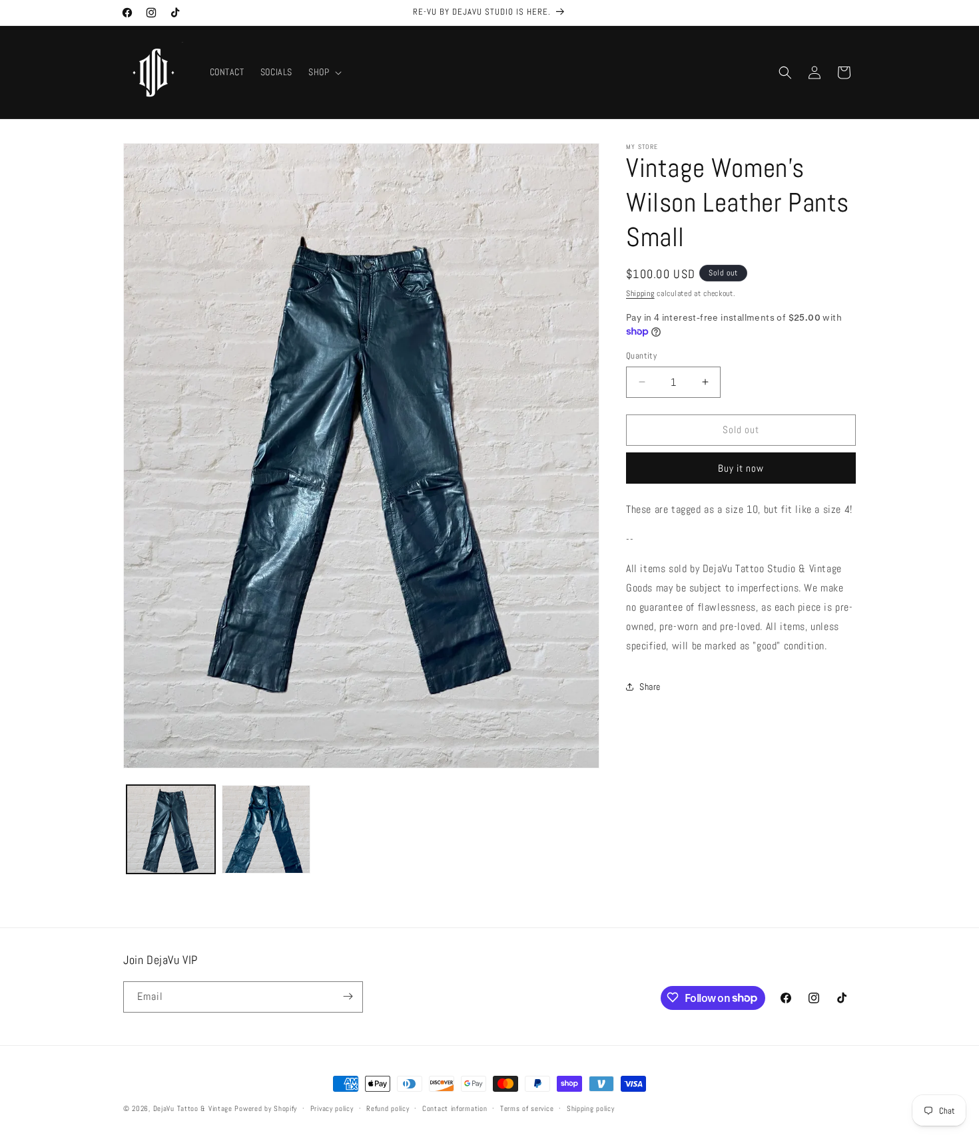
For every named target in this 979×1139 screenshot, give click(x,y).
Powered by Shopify (265, 1108)
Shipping (640, 293)
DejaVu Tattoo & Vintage (192, 1108)
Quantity (641, 355)
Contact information (454, 1108)
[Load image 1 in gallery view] (171, 829)
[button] (323, 72)
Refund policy (387, 1108)
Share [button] (650, 687)
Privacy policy (332, 1108)
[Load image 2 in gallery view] (266, 829)
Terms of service (526, 1108)
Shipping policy (591, 1108)
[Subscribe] (347, 996)
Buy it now (741, 468)
